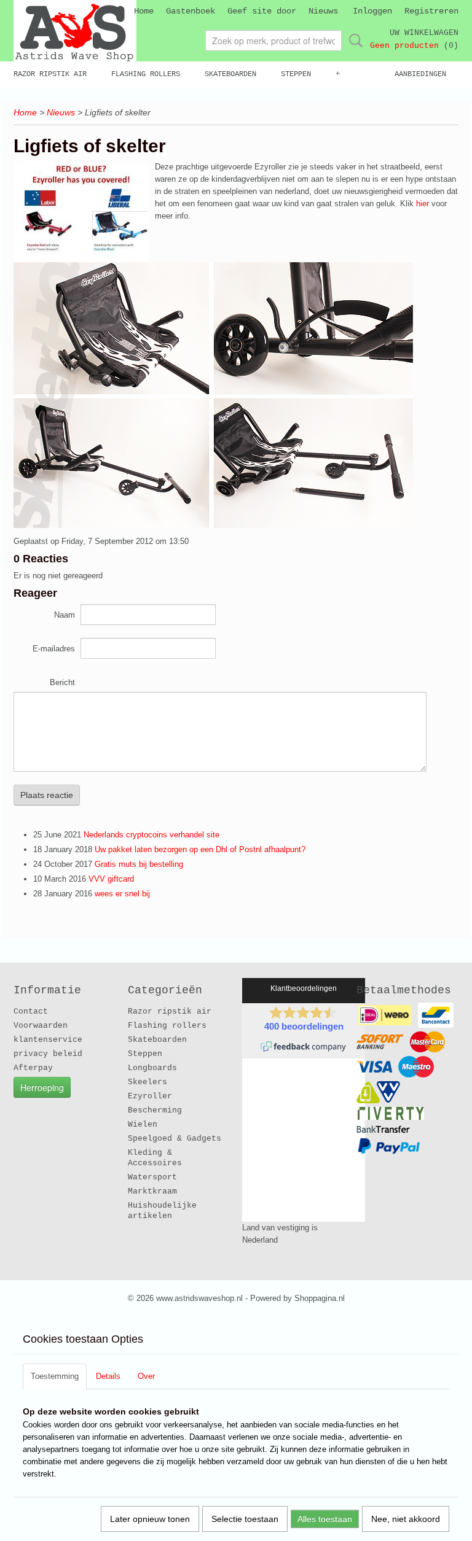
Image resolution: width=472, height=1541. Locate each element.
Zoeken (353, 40)
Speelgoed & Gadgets (174, 1138)
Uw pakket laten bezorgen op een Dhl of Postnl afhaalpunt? (200, 849)
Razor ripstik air (50, 74)
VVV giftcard (111, 878)
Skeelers (147, 1082)
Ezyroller (150, 1096)
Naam (64, 614)
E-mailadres (54, 648)
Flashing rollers (145, 74)
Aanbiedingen (420, 74)
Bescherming (155, 1110)
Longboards (152, 1068)
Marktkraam (152, 1191)
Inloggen (372, 11)
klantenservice (48, 1039)
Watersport (152, 1177)
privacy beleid (48, 1053)
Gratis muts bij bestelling (139, 864)
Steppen (296, 74)
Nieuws (323, 11)
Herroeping (42, 1087)
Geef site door (261, 11)
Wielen (142, 1124)
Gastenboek (190, 11)
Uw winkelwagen (424, 32)
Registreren (431, 11)
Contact (31, 1011)
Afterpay (33, 1068)
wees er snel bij (122, 893)
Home (144, 11)
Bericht (62, 682)
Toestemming (55, 1376)
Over (146, 1376)
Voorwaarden (41, 1025)
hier (422, 203)
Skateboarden (230, 74)
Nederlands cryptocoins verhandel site (151, 834)
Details (108, 1376)
